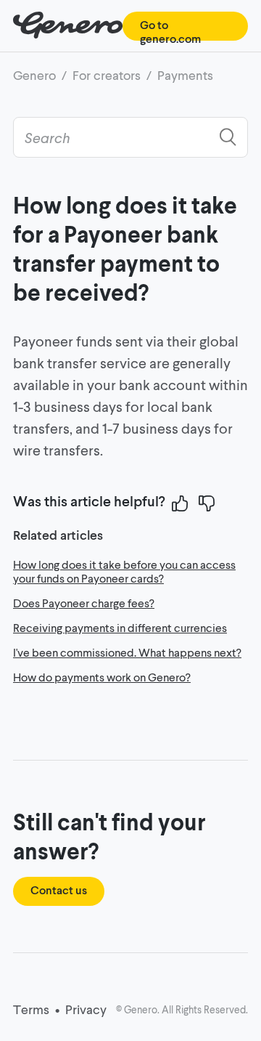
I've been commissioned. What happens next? (127, 652)
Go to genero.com (170, 31)
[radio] (179, 503)
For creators (106, 75)
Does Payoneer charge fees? (83, 602)
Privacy (86, 1009)
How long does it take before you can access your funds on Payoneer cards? (124, 571)
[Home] (68, 34)
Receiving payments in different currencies (120, 627)
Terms (31, 1009)
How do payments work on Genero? (102, 677)
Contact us (58, 889)
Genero (34, 75)
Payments (185, 75)
